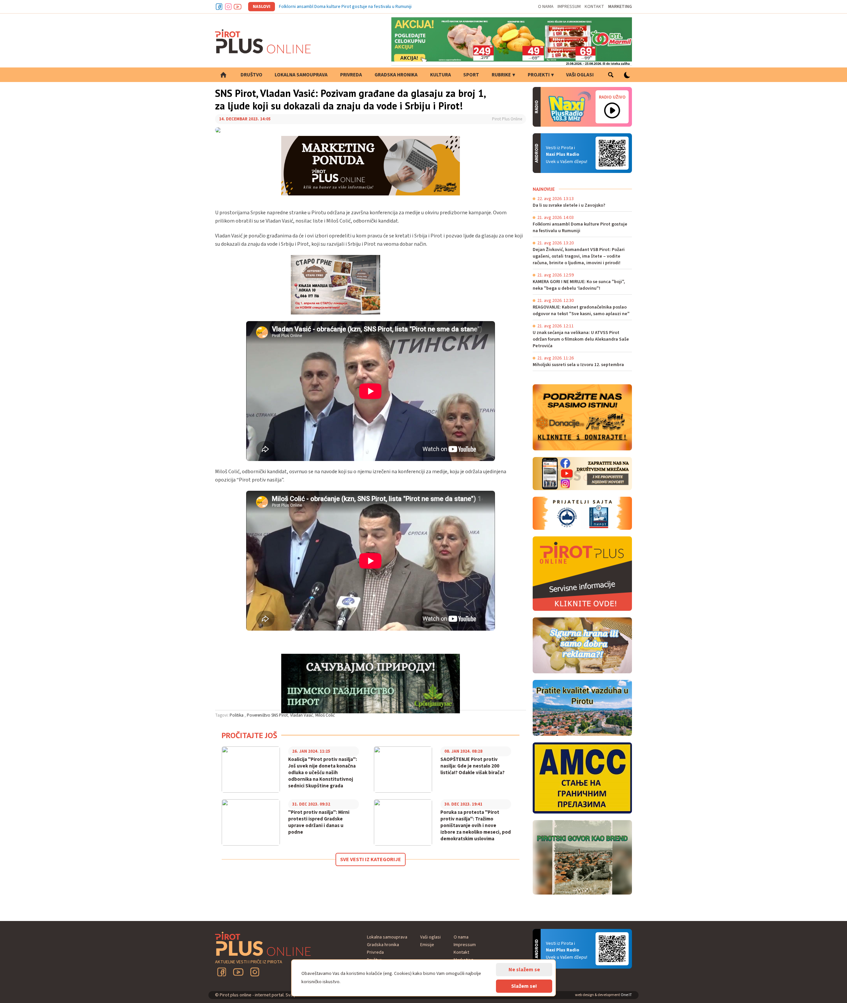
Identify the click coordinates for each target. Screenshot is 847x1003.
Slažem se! (524, 986)
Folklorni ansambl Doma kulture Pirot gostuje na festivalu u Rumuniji (345, 6)
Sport (471, 74)
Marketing (620, 6)
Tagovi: (222, 715)
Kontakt (594, 6)
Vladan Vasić (301, 715)
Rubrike (501, 74)
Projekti (539, 74)
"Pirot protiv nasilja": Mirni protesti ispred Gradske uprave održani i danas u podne (318, 822)
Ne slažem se (524, 969)
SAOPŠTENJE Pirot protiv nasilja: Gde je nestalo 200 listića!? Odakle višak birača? (472, 766)
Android (612, 153)
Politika (237, 715)
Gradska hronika (396, 74)
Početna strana (223, 75)
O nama (546, 6)
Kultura (440, 74)
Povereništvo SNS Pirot (267, 715)
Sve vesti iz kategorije (370, 859)
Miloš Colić (325, 715)
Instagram (228, 7)
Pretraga (610, 75)
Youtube (238, 7)
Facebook (219, 7)
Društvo (251, 74)
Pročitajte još (249, 735)
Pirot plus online (263, 41)
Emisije (427, 944)
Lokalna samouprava (301, 74)
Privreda (351, 74)
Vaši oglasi (580, 74)
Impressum (569, 6)
